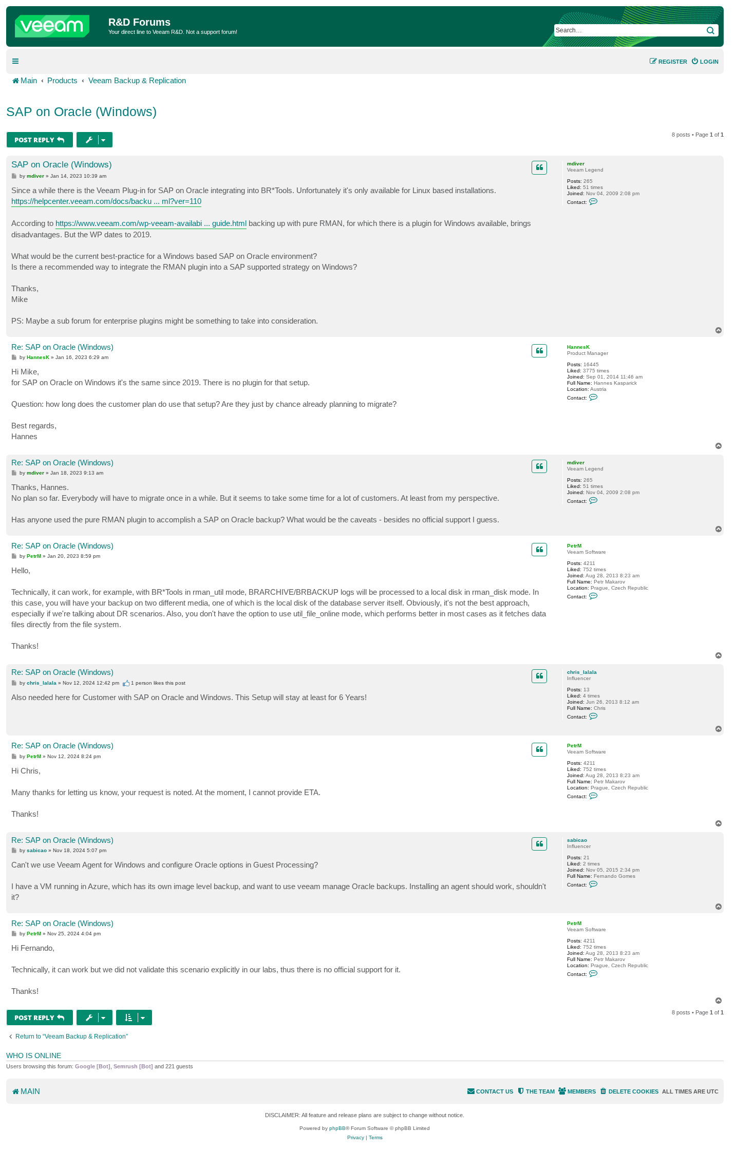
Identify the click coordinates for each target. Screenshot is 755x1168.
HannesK (578, 347)
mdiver (575, 163)
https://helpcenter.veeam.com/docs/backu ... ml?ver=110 (106, 201)
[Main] (58, 24)
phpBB (337, 1128)
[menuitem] (705, 61)
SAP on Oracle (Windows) (81, 111)
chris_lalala (582, 672)
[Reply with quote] (539, 167)
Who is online (33, 1055)
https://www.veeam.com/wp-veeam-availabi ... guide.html (151, 223)
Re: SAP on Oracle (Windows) (62, 347)
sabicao (577, 840)
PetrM (574, 546)
